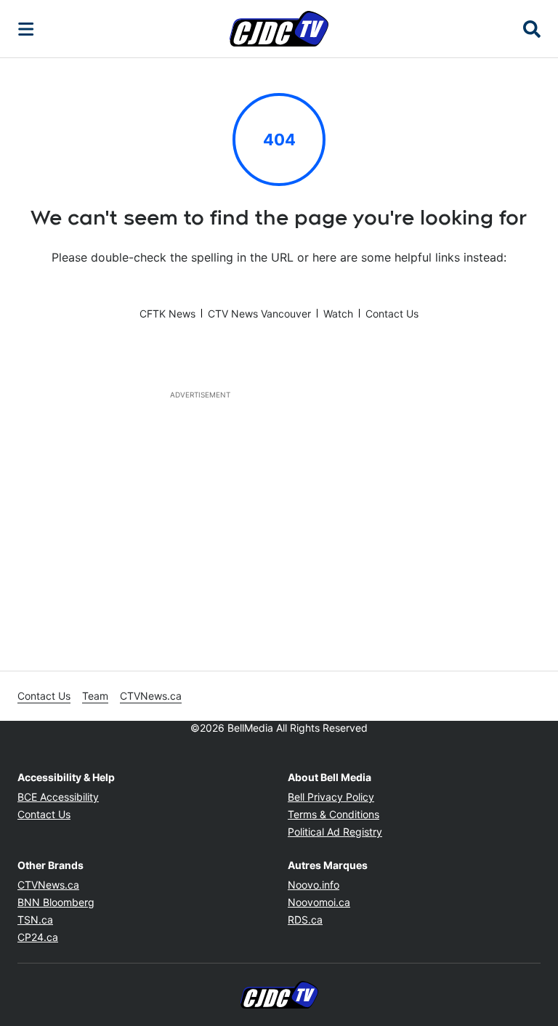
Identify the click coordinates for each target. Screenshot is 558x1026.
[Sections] (26, 29)
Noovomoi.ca (319, 902)
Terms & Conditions (333, 814)
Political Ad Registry (335, 831)
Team (95, 696)
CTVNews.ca (151, 696)
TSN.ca (35, 919)
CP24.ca (37, 937)
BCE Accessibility (58, 797)
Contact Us (391, 313)
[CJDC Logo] (279, 28)
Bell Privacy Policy (331, 797)
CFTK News (167, 313)
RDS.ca (305, 919)
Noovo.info (313, 884)
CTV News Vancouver (259, 313)
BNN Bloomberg (55, 902)
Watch (338, 313)
